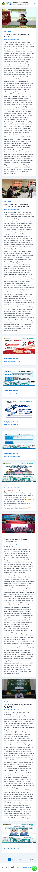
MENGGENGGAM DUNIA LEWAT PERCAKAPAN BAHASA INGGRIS (16, 206)
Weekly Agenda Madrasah (11, 358)
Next (32, 859)
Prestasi (6, 485)
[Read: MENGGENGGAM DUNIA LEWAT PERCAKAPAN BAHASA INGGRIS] (19, 188)
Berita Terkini (7, 31)
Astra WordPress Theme (29, 867)
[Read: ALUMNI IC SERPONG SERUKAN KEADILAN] (19, 18)
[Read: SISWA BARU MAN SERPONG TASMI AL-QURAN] (19, 689)
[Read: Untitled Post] (19, 346)
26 (20, 859)
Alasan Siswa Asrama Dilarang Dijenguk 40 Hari (15, 540)
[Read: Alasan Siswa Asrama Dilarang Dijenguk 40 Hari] (19, 523)
